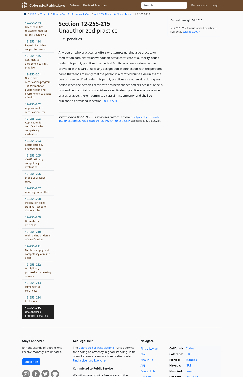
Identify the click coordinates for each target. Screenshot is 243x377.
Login (215, 5)
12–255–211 (37, 251)
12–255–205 (34, 161)
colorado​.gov (190, 31)
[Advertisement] (194, 95)
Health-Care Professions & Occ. (72, 14)
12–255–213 (33, 286)
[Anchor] (120, 100)
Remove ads (199, 5)
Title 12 (44, 14)
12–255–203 (34, 126)
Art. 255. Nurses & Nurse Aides (112, 14)
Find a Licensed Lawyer (88, 360)
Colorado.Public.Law (47, 5)
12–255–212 (38, 270)
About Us (147, 360)
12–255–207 (37, 190)
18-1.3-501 (109, 101)
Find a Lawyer (150, 348)
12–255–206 (36, 177)
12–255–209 (33, 221)
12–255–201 (38, 85)
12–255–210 (38, 235)
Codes (190, 348)
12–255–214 (33, 299)
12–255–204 (34, 144)
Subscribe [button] (31, 362)
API (143, 366)
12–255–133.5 (36, 28)
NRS (188, 365)
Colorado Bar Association (96, 348)
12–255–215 (36, 311)
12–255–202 (35, 108)
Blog (144, 354)
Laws (189, 371)
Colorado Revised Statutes (88, 5)
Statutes (191, 360)
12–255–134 (35, 45)
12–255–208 (36, 204)
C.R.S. (33, 14)
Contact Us (148, 371)
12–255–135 (36, 61)
